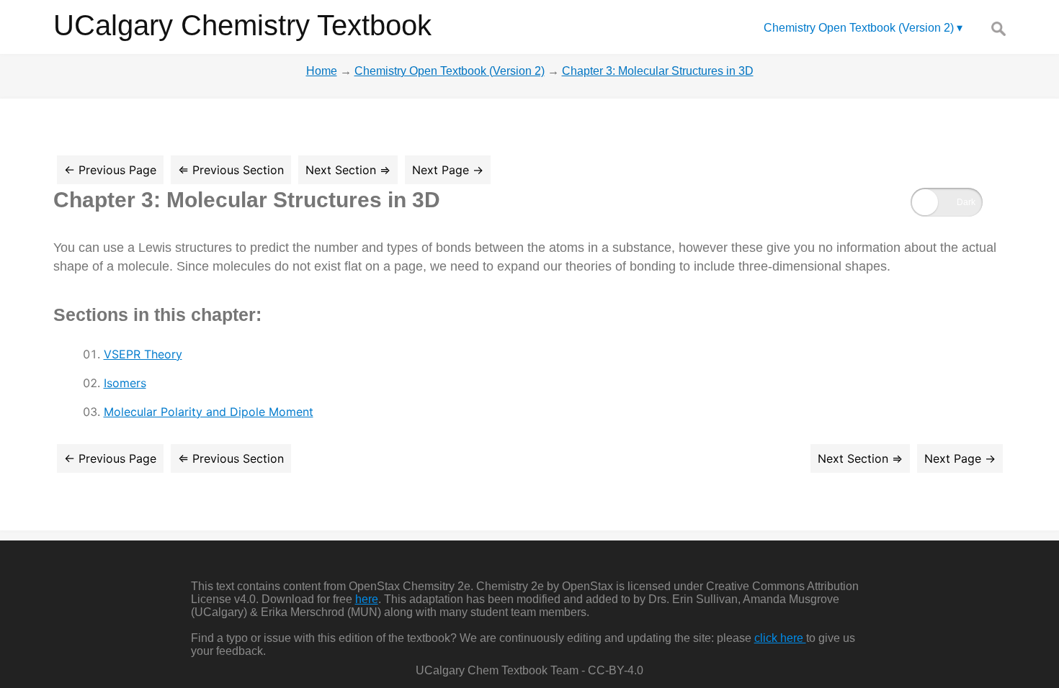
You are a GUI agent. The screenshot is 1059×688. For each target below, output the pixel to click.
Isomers (125, 383)
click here (780, 638)
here (366, 599)
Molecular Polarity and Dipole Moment (208, 411)
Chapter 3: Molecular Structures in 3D (246, 200)
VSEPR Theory (143, 354)
